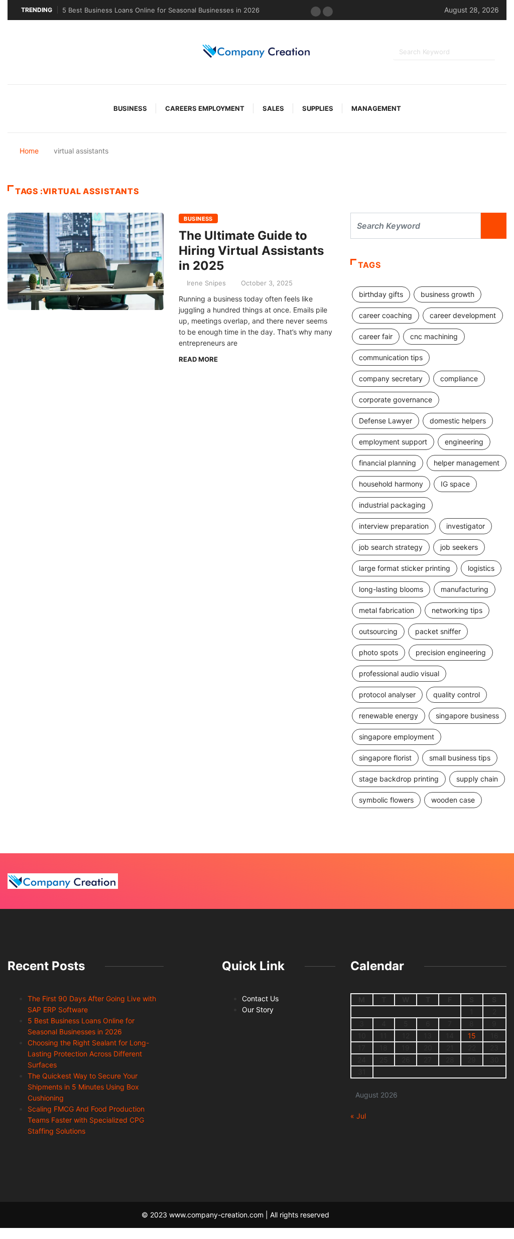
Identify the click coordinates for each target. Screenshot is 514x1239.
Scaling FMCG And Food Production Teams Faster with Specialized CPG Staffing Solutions (86, 1120)
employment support (393, 441)
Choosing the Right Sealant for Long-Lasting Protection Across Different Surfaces (88, 1053)
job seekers (459, 547)
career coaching (385, 315)
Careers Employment (204, 108)
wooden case (453, 800)
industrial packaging (392, 505)
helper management (466, 462)
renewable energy (388, 715)
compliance (459, 378)
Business (130, 108)
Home (29, 150)
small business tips (459, 757)
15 (472, 1035)
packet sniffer (438, 631)
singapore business (467, 715)
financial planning (387, 462)
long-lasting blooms (391, 589)
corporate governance (395, 399)
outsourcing (378, 631)
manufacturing (464, 589)
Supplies (317, 108)
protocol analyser (387, 694)
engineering (464, 441)
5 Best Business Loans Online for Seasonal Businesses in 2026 (161, 10)
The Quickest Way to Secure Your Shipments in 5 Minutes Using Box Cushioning (83, 1086)
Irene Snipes (206, 283)
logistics (481, 568)
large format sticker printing (404, 568)
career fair (376, 336)
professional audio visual (399, 673)
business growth (447, 294)
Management (376, 108)
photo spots (378, 652)
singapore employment (396, 736)
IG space (455, 484)
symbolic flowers (386, 800)
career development (463, 315)
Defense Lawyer (385, 420)
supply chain (477, 779)
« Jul (358, 1116)
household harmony (391, 484)
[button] (316, 12)
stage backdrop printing (399, 779)
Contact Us (260, 998)
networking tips (457, 610)
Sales (273, 108)
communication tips (391, 357)
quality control (456, 694)
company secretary (391, 378)
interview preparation (394, 526)
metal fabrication (386, 610)
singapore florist (385, 757)
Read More (198, 359)
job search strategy (391, 547)
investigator (465, 526)
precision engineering (451, 652)
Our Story (258, 1009)
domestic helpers (458, 420)
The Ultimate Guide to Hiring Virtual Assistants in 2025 (251, 250)
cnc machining (434, 336)
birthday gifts (381, 294)
